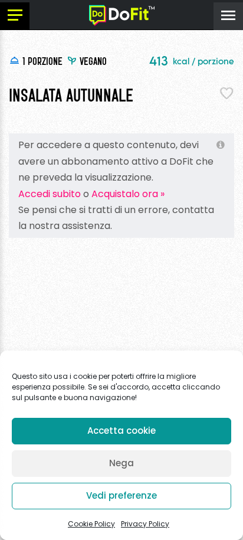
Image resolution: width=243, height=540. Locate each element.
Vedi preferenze (121, 495)
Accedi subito (49, 194)
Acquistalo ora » (128, 194)
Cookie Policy (91, 524)
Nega (121, 463)
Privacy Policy (145, 524)
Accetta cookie (121, 430)
